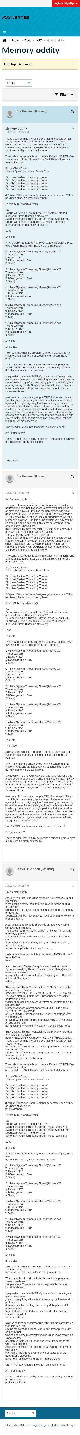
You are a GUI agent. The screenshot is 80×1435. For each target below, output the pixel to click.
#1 (73, 127)
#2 (73, 492)
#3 (73, 885)
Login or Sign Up (64, 3)
